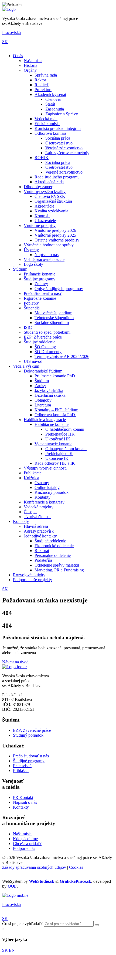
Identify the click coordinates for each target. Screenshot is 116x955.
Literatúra (43, 405)
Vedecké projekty (38, 507)
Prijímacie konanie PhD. (55, 376)
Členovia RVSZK (50, 196)
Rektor (40, 80)
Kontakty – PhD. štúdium (56, 410)
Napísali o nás (47, 254)
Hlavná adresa (36, 526)
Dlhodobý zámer (38, 186)
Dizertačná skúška (50, 395)
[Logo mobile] (15, 895)
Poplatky (31, 303)
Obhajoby (43, 400)
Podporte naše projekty (32, 579)
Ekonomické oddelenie (54, 545)
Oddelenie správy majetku (57, 565)
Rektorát (42, 550)
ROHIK (42, 157)
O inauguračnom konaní (66, 448)
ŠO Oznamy (45, 346)
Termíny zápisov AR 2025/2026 (62, 356)
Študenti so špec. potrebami (47, 332)
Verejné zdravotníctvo (64, 148)
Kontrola (42, 215)
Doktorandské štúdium (43, 371)
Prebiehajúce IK (59, 453)
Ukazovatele (45, 220)
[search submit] (97, 925)
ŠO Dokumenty (48, 351)
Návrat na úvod (15, 662)
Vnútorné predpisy (40, 225)
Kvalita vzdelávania (51, 211)
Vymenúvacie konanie (53, 444)
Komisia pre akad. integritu (58, 128)
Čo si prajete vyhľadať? (22, 923)
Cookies (76, 867)
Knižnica (31, 477)
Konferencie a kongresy (44, 502)
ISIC (28, 327)
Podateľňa (43, 560)
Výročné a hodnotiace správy (49, 245)
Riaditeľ (42, 84)
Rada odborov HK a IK (55, 463)
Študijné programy (39, 279)
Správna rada (46, 75)
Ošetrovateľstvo (59, 143)
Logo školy (33, 264)
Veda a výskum (26, 366)
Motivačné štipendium (53, 313)
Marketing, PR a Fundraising (59, 570)
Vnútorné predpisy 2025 (55, 235)
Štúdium (20, 269)
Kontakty (42, 497)
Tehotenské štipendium (54, 317)
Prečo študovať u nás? (43, 293)
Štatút (50, 104)
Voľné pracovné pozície (44, 259)
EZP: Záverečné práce (43, 337)
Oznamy (42, 482)
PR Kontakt (23, 797)
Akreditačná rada (49, 182)
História (30, 65)
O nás (18, 55)
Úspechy (31, 249)
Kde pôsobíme (25, 838)
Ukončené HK (57, 439)
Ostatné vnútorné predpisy (57, 240)
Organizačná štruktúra (53, 201)
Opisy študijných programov (59, 288)
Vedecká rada (46, 118)
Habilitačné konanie (52, 424)
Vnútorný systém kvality (45, 191)
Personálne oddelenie (53, 555)
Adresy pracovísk (39, 531)
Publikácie (33, 473)
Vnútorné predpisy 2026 (55, 230)
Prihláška (21, 770)
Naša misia (33, 60)
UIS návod (33, 361)
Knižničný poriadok (52, 492)
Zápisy (40, 385)
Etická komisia (47, 123)
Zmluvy (41, 283)
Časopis (30, 511)
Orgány (30, 70)
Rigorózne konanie (40, 298)
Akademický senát (50, 94)
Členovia (53, 99)
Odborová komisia (50, 133)
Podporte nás (24, 848)
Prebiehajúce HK (60, 434)
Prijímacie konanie (39, 274)
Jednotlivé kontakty (40, 536)
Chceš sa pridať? (27, 843)
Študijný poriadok (28, 735)
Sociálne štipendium (52, 322)
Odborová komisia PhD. (55, 414)
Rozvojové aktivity (29, 575)
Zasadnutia (54, 109)
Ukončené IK (57, 458)
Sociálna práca (57, 138)
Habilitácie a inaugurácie (45, 419)
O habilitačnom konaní (64, 429)
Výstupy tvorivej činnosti (45, 468)
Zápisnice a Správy (61, 114)
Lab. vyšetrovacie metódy (67, 152)
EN (12, 950)
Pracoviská (11, 32)
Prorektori (43, 89)
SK (5, 41)
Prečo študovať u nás (31, 756)
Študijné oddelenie (39, 342)
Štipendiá (32, 308)
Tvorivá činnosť (37, 516)
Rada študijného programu (57, 177)
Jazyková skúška (49, 390)
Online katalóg (47, 487)
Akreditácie (44, 206)
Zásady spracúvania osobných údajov (34, 867)
